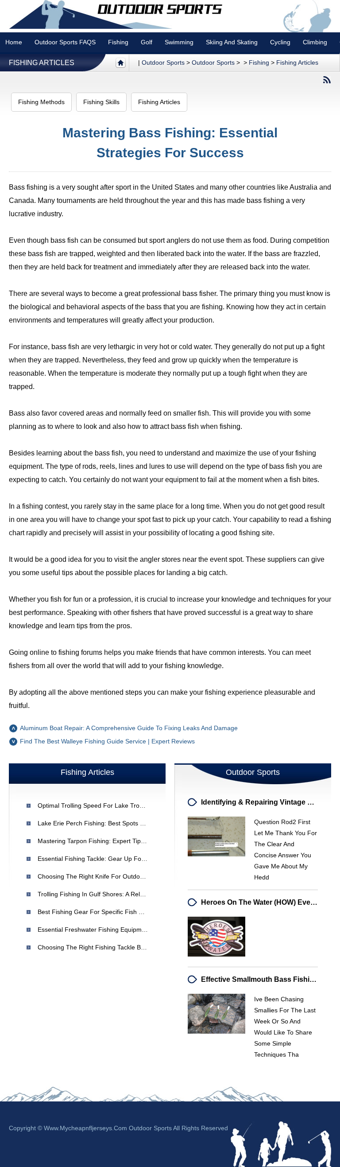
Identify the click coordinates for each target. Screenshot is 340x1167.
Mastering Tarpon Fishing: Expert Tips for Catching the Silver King (132, 840)
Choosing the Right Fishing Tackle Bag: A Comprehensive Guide (128, 947)
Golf (146, 42)
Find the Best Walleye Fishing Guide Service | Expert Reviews (107, 741)
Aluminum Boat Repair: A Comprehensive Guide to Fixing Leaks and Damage (129, 727)
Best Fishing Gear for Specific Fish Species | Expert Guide (120, 911)
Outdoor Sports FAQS (65, 42)
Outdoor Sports (213, 62)
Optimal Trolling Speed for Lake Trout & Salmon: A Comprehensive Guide (141, 805)
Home (13, 42)
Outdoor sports (163, 62)
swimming (179, 42)
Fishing (118, 42)
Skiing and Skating (232, 42)
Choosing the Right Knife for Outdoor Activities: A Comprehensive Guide (140, 876)
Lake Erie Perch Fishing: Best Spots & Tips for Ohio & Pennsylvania (133, 823)
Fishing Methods (41, 101)
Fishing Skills (101, 101)
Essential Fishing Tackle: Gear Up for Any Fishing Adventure (123, 858)
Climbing (315, 42)
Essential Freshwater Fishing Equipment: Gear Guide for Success (131, 929)
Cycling (280, 42)
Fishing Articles (41, 62)
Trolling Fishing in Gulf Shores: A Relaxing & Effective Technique (127, 894)
